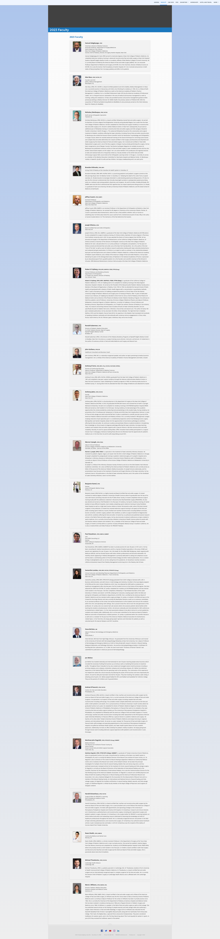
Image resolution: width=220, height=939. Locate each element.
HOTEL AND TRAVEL (206, 2)
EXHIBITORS (184, 2)
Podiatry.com (132, 934)
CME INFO (171, 2)
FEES (177, 2)
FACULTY (163, 2)
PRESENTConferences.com (121, 934)
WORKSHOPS (194, 2)
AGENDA (156, 2)
